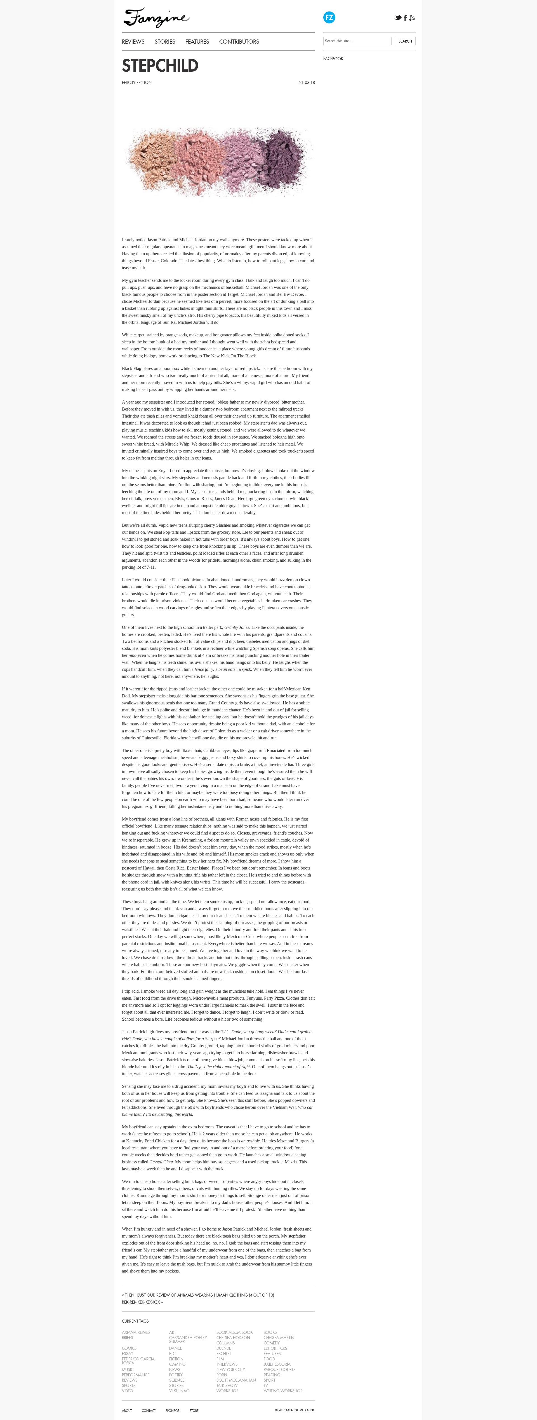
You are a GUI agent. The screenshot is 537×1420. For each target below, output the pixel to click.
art (172, 1332)
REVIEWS (133, 41)
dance (175, 1348)
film (220, 1359)
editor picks (275, 1348)
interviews (227, 1364)
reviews (130, 1380)
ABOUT (127, 1411)
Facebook (405, 18)
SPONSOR (173, 1411)
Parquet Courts (280, 1369)
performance (135, 1374)
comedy (272, 1343)
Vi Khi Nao (179, 1390)
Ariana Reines (136, 1332)
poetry (176, 1374)
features (272, 1353)
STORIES (165, 41)
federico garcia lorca (138, 1360)
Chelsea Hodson (233, 1337)
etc (172, 1353)
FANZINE (157, 17)
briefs (127, 1337)
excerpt (223, 1353)
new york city (230, 1369)
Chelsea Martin (279, 1337)
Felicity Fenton (137, 82)
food (269, 1359)
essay (127, 1353)
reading (272, 1374)
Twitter (398, 18)
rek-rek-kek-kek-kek (141, 1302)
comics (129, 1348)
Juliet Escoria (277, 1364)
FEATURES (197, 41)
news (174, 1369)
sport (269, 1380)
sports (129, 1385)
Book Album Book (234, 1332)
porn (221, 1374)
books (270, 1332)
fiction (176, 1359)
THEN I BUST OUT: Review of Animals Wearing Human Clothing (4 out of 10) (199, 1295)
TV (266, 1385)
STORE (194, 1411)
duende (223, 1348)
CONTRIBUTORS (239, 41)
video (127, 1390)
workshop (227, 1390)
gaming (177, 1364)
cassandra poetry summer (188, 1339)
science (176, 1380)
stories (176, 1385)
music (127, 1369)
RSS (412, 18)
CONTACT (149, 1411)
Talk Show (226, 1385)
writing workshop (283, 1390)
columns (225, 1343)
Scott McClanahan (236, 1380)
